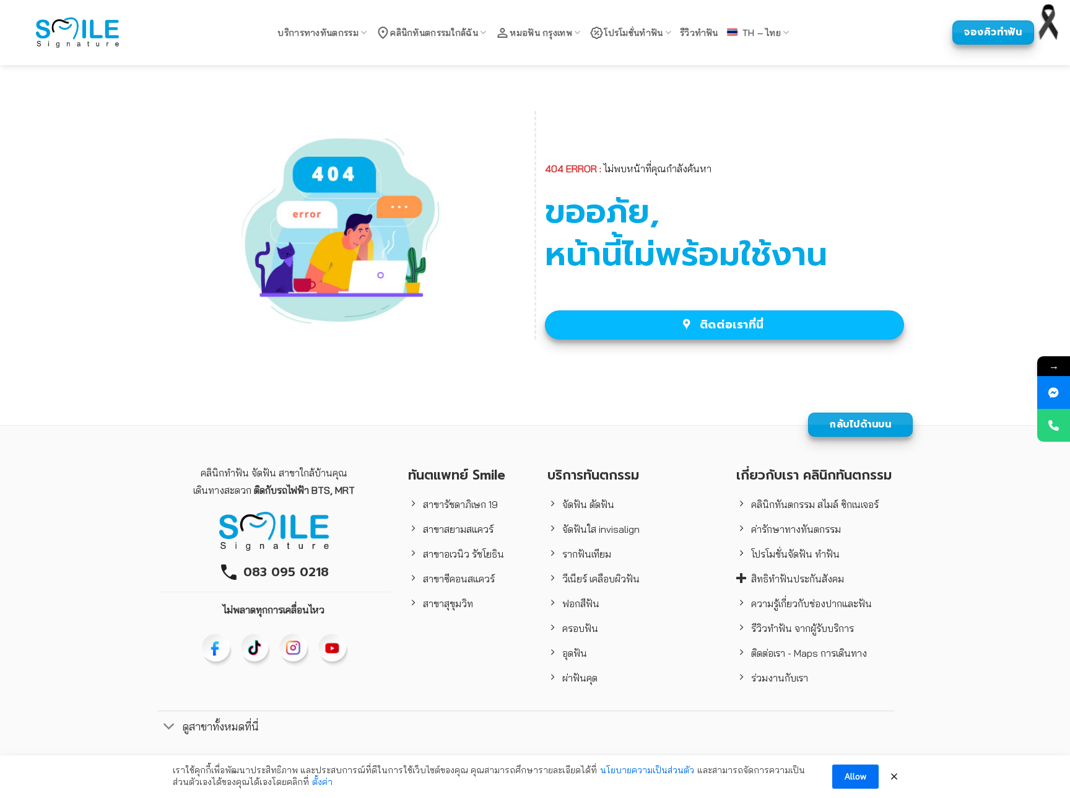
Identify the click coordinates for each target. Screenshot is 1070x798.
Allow (855, 776)
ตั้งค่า (322, 781)
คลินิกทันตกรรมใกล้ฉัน (434, 32)
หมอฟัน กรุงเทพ (541, 32)
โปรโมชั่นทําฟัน (633, 32)
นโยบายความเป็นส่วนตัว (647, 770)
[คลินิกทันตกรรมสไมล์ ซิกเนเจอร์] (77, 32)
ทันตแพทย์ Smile (456, 475)
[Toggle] (169, 727)
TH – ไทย (761, 32)
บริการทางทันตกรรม (317, 32)
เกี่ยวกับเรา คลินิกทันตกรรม (814, 475)
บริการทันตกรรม (593, 475)
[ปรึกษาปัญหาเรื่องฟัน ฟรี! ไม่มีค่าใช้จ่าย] (1053, 392)
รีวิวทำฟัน (699, 32)
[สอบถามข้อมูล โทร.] (1053, 425)
